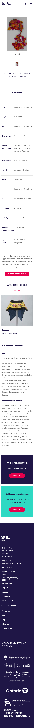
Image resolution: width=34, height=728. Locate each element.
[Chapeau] (17, 310)
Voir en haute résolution (17, 76)
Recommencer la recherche (17, 273)
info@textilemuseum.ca (14, 563)
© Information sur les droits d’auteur (17, 73)
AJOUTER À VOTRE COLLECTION (17, 79)
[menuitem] (17, 588)
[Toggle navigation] (26, 4)
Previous (15, 290)
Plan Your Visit (6, 584)
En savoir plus (17, 475)
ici (17, 267)
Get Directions (6, 556)
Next (19, 290)
